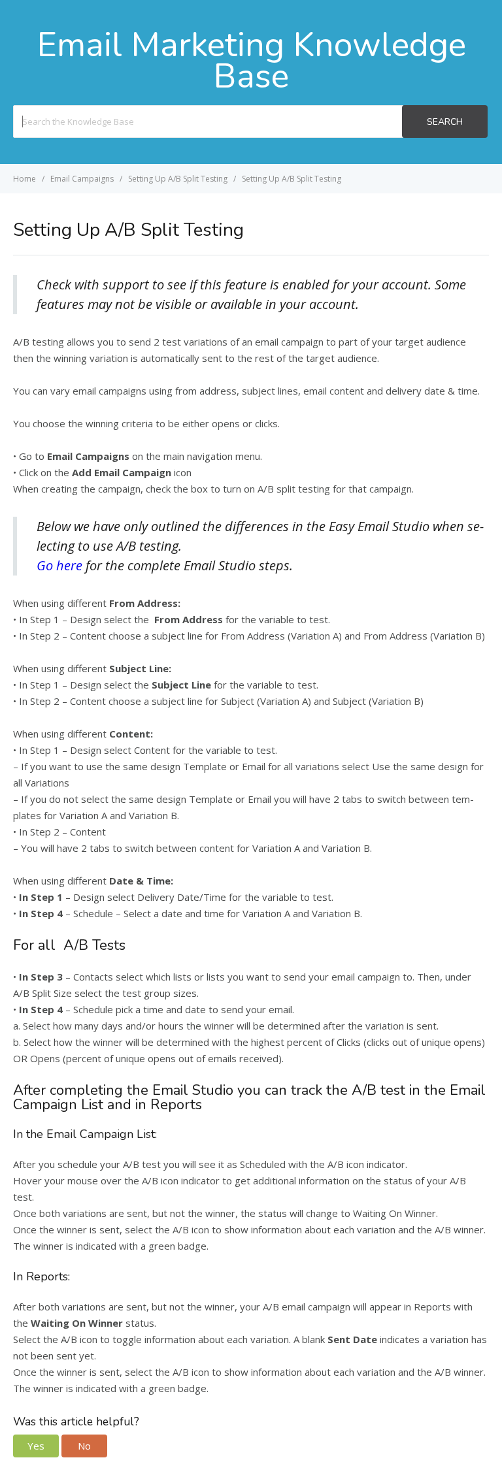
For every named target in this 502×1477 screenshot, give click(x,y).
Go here (61, 565)
